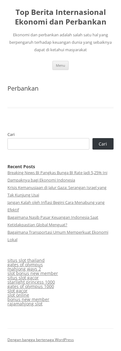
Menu (60, 65)
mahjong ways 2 (24, 269)
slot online (18, 295)
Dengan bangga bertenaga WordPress (40, 339)
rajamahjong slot (25, 304)
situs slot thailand (26, 260)
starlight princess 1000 (31, 282)
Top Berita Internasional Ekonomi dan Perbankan (60, 17)
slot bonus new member (32, 273)
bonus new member (28, 299)
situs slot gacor (23, 278)
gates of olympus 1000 (30, 286)
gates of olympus (25, 265)
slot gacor (17, 291)
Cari (11, 134)
